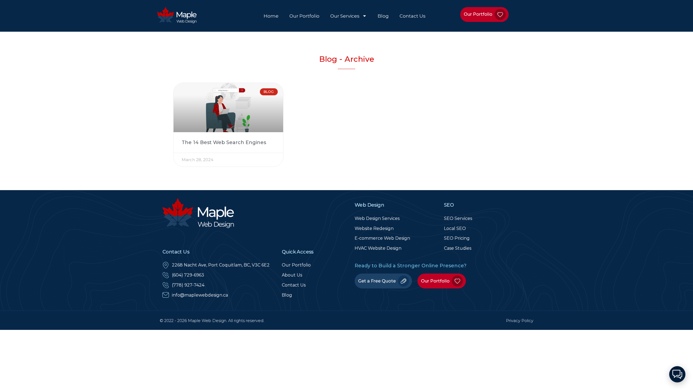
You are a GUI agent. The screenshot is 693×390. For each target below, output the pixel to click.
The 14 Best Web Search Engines (224, 142)
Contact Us (413, 16)
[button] (677, 374)
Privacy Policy (519, 320)
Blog (383, 16)
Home (271, 16)
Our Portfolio (304, 16)
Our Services (344, 16)
